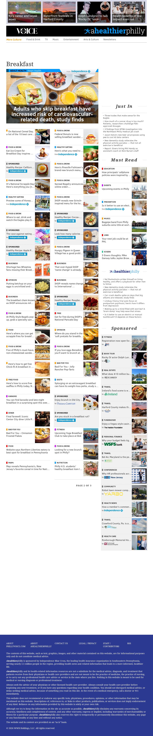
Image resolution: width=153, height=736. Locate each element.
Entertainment (71, 39)
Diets (59, 379)
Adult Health (18, 70)
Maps (11, 462)
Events (107, 185)
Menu (11, 31)
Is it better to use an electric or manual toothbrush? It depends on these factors (122, 315)
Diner (11, 412)
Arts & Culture (91, 39)
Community (110, 486)
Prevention (110, 201)
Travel (107, 386)
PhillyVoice (27, 31)
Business (13, 263)
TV (46, 39)
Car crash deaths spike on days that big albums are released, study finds (123, 296)
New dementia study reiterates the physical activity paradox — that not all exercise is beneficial (122, 143)
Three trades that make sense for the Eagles (121, 116)
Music (56, 39)
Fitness (61, 429)
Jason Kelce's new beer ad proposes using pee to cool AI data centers (124, 136)
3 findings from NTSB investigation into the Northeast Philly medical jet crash (122, 130)
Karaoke (12, 396)
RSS (129, 643)
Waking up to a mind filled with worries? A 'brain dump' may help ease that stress (124, 310)
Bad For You (63, 363)
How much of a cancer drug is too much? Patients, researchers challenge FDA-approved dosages (123, 123)
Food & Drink (33, 39)
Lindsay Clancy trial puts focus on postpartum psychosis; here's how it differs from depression (123, 303)
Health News (110, 503)
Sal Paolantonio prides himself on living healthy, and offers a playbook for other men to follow (124, 281)
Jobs (106, 235)
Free (59, 313)
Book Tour (109, 353)
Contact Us (61, 643)
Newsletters (109, 39)
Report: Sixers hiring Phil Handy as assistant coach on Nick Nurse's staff (121, 149)
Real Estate (109, 370)
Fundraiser (110, 420)
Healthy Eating (64, 147)
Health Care (110, 536)
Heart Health (34, 70)
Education (109, 168)
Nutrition (62, 462)
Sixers (107, 251)
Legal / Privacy (87, 643)
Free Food (13, 379)
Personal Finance (113, 436)
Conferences (110, 469)
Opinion (12, 280)
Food (10, 329)
